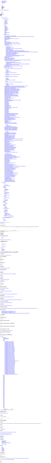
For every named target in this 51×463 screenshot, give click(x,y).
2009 (3, 396)
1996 (3, 387)
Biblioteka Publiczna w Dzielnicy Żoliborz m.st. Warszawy (12, 93)
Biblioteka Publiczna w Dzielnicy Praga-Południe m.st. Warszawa (12, 89)
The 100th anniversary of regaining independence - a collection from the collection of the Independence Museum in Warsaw (19, 36)
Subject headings (7, 189)
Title (4, 183)
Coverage (3, 449)
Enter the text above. (6, 231)
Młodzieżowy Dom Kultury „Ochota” (9, 141)
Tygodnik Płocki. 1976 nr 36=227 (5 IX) (9, 364)
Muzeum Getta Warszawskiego (8, 143)
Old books (6, 30)
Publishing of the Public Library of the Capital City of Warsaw (13, 62)
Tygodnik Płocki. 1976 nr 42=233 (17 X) (10, 368)
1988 (3, 382)
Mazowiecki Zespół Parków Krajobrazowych (10, 119)
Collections (3, 17)
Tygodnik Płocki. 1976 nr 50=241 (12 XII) (10, 373)
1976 (3, 340)
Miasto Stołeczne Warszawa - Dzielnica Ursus (10, 132)
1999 (3, 389)
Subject (5, 187)
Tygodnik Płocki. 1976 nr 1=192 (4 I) (9, 341)
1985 (3, 380)
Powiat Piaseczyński (7, 161)
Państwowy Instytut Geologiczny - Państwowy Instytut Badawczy (12, 156)
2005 (3, 393)
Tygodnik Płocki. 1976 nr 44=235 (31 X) (10, 369)
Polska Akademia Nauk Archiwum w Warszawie (10, 158)
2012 (3, 398)
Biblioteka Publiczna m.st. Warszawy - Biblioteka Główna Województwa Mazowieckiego (11, 299)
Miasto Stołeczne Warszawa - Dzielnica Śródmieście (11, 129)
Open (2, 246)
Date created (6, 200)
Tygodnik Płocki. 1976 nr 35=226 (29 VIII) (10, 363)
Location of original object (8, 214)
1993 (3, 385)
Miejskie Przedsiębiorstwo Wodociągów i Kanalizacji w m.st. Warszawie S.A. (14, 138)
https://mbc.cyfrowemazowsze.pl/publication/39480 (6, 330)
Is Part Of (6, 207)
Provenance (5, 211)
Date (4, 198)
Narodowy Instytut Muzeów (8, 154)
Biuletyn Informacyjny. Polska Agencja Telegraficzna (12, 53)
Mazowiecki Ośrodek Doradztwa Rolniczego (10, 118)
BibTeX (3, 237)
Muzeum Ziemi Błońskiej (8, 151)
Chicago (1, 418)
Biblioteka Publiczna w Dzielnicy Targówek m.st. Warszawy (12, 90)
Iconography (6, 27)
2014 (3, 399)
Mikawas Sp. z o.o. (7, 140)
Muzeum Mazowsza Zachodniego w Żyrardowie (10, 147)
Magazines (7, 78)
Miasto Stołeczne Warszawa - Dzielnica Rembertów (11, 128)
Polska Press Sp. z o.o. (7, 159)
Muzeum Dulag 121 (7, 142)
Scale (5, 195)
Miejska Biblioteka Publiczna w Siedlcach (10, 137)
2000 (3, 390)
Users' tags (6, 190)
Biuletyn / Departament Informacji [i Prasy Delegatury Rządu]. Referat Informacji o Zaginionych (17, 51)
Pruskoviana (6, 22)
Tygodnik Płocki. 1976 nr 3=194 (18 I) (9, 342)
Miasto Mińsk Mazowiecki (8, 121)
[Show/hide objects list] (3, 67)
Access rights (6, 209)
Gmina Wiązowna (7, 112)
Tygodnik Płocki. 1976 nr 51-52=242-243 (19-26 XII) (11, 374)
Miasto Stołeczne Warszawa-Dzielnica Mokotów (10, 126)
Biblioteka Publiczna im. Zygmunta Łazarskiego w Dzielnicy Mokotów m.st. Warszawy (15, 87)
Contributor (3, 448)
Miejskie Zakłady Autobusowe (8, 139)
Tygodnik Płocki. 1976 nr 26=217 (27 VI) (10, 358)
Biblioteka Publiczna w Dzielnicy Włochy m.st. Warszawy (12, 92)
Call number (6, 203)
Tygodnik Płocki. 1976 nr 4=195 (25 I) (9, 343)
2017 (3, 401)
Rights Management (6, 208)
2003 (3, 392)
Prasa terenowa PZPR (7, 308)
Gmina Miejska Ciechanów (8, 106)
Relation (5, 205)
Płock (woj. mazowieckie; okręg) (21, 308)
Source (4, 204)
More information (8, 459)
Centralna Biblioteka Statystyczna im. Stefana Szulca (11, 94)
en (2, 5)
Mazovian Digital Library (5, 312)
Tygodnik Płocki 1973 (6, 338)
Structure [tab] (3, 250)
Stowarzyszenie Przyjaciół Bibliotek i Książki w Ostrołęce (12, 167)
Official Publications (7, 32)
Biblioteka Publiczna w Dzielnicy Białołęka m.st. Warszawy (12, 88)
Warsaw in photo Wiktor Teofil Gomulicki (10, 58)
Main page (2, 437)
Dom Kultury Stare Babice (8, 99)
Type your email (2, 230)
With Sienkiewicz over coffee (8, 65)
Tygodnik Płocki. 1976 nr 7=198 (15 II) (9, 345)
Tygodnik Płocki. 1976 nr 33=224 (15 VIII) (10, 362)
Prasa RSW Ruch (2, 308)
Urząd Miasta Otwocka (7, 177)
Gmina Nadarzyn (7, 109)
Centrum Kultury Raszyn (8, 96)
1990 (3, 383)
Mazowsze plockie (12, 308)
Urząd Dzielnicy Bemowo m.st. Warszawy (10, 176)
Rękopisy (7, 84)
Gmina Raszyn (6, 110)
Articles (6, 31)
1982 (3, 378)
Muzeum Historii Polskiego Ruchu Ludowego (10, 144)
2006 (3, 394)
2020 (3, 403)
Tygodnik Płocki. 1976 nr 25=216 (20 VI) (10, 357)
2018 (3, 402)
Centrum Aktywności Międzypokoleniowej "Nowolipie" (11, 95)
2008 (3, 395)
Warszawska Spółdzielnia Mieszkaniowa (9, 180)
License (6, 210)
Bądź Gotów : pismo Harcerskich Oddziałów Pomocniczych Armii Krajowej (15, 50)
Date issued (6, 199)
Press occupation (7, 44)
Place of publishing (7, 197)
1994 (3, 386)
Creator (4, 186)
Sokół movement (7, 57)
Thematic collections (6, 34)
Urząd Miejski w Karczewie (8, 179)
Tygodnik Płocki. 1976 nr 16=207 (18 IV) (10, 351)
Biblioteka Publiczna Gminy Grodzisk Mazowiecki (11, 76)
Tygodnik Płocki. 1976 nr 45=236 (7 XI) (9, 370)
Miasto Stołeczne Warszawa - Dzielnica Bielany (11, 123)
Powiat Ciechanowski (7, 160)
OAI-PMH (1, 336)
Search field (1, 222)
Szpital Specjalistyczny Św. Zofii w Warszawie (10, 169)
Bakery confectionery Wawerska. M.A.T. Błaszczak (11, 157)
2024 (3, 406)
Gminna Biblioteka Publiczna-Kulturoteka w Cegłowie (11, 113)
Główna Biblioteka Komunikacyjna (9, 100)
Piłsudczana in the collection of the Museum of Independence (12, 42)
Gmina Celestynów (7, 103)
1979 (3, 376)
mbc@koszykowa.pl (2, 429)
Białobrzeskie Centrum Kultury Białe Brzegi (10, 72)
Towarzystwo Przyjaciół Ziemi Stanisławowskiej (10, 175)
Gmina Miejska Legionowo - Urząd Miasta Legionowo (11, 107)
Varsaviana (6, 20)
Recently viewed (5, 217)
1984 (3, 379)
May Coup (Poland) (7, 66)
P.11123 (1, 282)
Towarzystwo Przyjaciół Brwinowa (9, 171)
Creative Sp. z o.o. (7, 98)
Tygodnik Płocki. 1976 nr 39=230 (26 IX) (10, 366)
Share (4, 7)
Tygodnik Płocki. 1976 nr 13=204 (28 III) (10, 349)
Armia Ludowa (8, 46)
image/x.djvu (1, 276)
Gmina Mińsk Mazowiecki (8, 108)
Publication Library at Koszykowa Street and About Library (12, 60)
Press (5, 25)
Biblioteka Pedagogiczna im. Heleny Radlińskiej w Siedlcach (12, 74)
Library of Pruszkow (7, 116)
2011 (3, 397)
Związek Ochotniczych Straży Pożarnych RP (10, 155)
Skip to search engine (4, 1)
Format (4, 201)
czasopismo (1, 263)
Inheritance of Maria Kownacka (8, 56)
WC (5, 40)
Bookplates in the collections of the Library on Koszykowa (12, 38)
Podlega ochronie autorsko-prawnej (4, 288)
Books (7, 70)
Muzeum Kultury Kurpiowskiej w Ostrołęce (10, 146)
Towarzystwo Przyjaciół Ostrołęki (9, 173)
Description (5, 193)
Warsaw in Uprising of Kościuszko (9, 59)
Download (4, 246)
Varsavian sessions (8, 63)
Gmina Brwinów (7, 102)
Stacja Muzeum (6, 163)
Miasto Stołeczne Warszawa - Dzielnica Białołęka (11, 122)
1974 (3, 339)
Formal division (6, 23)
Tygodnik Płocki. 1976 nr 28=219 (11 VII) (10, 359)
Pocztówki (7, 153)
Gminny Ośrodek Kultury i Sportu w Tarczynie (10, 114)
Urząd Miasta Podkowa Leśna (8, 178)
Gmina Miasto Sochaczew (8, 105)
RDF (0, 333)
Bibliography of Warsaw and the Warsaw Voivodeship (12, 64)
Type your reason (14, 230)
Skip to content (3, 2)
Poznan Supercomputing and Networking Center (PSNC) (22, 458)
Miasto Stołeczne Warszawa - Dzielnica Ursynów (10, 133)
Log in (1, 455)
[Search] (10, 222)
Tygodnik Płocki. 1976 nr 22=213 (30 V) (10, 355)
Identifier (5, 202)
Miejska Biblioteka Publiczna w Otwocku (10, 136)
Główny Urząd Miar (7, 101)
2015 (3, 400)
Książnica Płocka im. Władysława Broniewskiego (6, 302)
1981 (3, 377)
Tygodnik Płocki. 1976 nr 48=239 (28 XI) (10, 372)
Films (5, 33)
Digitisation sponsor (7, 213)
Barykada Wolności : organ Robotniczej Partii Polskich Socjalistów (14, 48)
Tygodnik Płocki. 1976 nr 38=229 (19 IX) (10, 365)
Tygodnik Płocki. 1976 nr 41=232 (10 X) (10, 367)
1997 (3, 388)
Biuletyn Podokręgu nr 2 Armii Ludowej (11, 54)
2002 (3, 391)
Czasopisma (7, 85)
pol (0, 285)
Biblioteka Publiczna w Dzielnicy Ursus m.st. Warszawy (11, 91)
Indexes (3, 182)
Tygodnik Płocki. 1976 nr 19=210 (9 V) (9, 353)
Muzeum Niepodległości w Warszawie (9, 148)
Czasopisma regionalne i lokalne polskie (29, 308)
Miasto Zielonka (7, 134)
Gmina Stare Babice (7, 111)
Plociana (6, 21)
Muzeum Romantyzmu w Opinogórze (9, 149)
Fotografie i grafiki (8, 71)
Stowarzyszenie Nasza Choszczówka (9, 165)
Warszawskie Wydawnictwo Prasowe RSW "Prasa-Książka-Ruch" (8, 273)
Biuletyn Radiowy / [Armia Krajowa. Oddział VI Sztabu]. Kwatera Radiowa (15, 55)
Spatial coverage (7, 192)
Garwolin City (6, 120)
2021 (3, 404)
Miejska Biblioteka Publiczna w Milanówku (10, 135)
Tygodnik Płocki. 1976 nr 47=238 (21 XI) (10, 371)
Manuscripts (6, 29)
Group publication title (7, 185)
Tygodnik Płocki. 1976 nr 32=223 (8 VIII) (10, 361)
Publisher (5, 196)
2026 (3, 407)
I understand (12, 459)
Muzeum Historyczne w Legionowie (9, 145)
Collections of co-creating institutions (8, 67)
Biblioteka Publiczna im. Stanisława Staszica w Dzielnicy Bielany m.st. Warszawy (14, 86)
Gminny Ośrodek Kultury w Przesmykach (10, 115)
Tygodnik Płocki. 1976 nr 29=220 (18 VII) (10, 360)
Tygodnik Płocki (4, 337)
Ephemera (6, 28)
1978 (3, 375)
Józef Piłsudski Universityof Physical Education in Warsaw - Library (13, 68)
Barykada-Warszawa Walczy (9, 49)
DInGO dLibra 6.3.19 (7, 458)
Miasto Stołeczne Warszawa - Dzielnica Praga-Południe (11, 127)
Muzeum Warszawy (7, 150)
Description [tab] (3, 249)
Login (2, 8)
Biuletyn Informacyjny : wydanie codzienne (11, 52)
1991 (3, 384)
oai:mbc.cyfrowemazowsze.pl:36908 (4, 279)
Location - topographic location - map (8, 215)
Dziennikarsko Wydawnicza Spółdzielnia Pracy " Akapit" (7, 296)
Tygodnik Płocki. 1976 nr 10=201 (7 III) (9, 347)
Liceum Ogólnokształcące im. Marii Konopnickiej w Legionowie (12, 117)
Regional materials (10, 312)
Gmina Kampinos (7, 104)
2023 (3, 405)
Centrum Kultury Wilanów (8, 97)
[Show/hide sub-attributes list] (3, 196)
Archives (6, 26)
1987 (3, 381)
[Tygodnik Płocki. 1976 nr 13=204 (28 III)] (5, 239)
